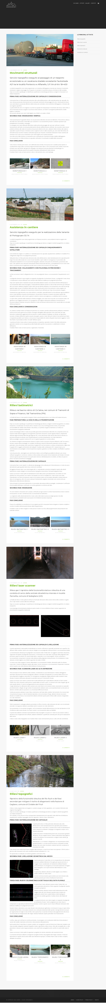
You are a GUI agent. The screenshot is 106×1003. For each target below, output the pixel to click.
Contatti (93, 3)
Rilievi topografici (21, 793)
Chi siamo (76, 3)
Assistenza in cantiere (24, 227)
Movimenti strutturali (23, 72)
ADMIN (72, 999)
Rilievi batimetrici (21, 405)
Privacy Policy (89, 999)
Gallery (87, 3)
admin (25, 70)
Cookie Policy (79, 999)
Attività (82, 3)
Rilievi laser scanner (22, 585)
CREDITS (97, 999)
